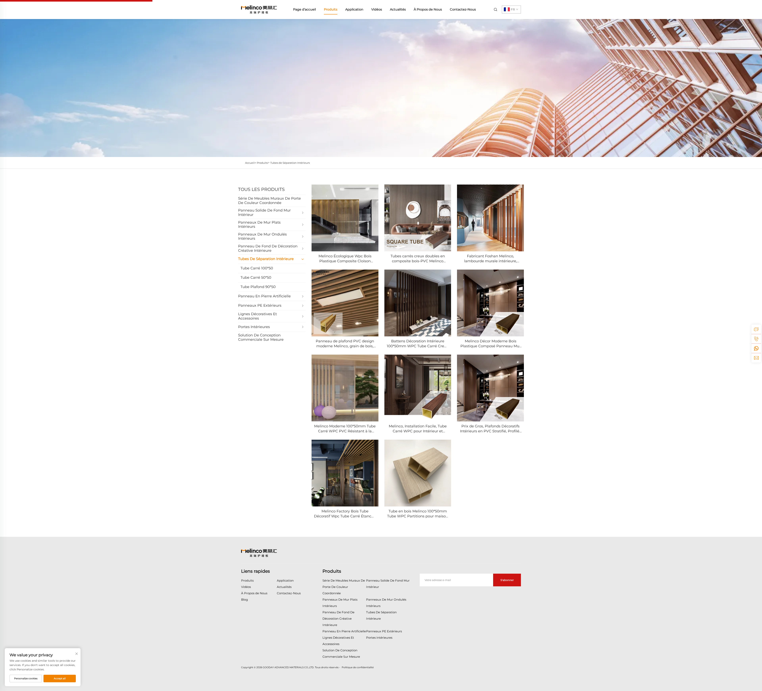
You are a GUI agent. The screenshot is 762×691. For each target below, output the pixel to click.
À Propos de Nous (428, 9)
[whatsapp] (756, 348)
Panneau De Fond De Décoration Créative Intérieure (338, 618)
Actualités (398, 9)
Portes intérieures (379, 637)
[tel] (756, 339)
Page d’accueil (304, 9)
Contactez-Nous (463, 9)
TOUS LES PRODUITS (261, 189)
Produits (330, 9)
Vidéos (376, 9)
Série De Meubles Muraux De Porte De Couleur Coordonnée (343, 587)
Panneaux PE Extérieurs (384, 631)
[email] (756, 358)
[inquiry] (756, 329)
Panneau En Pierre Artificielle (344, 631)
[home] (259, 9)
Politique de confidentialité (358, 667)
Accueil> (250, 162)
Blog (244, 599)
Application (354, 9)
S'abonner (507, 580)
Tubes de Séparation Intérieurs (290, 162)
